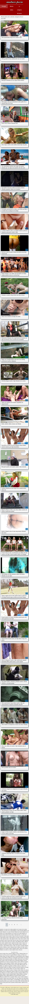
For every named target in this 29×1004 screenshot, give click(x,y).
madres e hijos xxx (13, 945)
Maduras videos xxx (18, 955)
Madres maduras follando (18, 953)
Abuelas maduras (21, 975)
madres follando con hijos (19, 947)
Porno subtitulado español (15, 957)
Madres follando (16, 974)
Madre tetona (17, 959)
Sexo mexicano (7, 968)
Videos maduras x (17, 966)
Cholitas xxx (6, 967)
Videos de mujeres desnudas (14, 967)
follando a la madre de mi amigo (6, 930)
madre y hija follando (16, 941)
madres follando (10, 947)
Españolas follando (14, 982)
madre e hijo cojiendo (10, 938)
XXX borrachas (22, 956)
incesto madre (3, 936)
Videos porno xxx (3, 971)
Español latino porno (4, 964)
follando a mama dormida (18, 930)
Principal (4, 6)
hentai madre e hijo (12, 934)
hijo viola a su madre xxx (21, 934)
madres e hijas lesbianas (14, 944)
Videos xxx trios (15, 978)
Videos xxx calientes (4, 966)
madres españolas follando (22, 945)
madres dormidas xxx (4, 944)
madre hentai (7, 940)
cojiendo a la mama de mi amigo (6, 929)
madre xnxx (9, 941)
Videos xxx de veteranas (20, 971)
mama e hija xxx (19, 949)
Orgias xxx (25, 964)
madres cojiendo (5, 943)
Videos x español (14, 979)
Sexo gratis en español (22, 963)
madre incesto (19, 940)
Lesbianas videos (17, 970)
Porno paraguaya (10, 961)
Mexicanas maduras (11, 971)
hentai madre (5, 934)
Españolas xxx (11, 966)
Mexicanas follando (4, 976)
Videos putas (21, 978)
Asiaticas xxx (23, 967)
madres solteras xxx (20, 948)
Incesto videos (3, 953)
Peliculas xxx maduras (6, 972)
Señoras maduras (17, 961)
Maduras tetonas (3, 963)
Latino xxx (7, 960)
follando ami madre (18, 932)
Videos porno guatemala (5, 959)
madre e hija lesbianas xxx (11, 937)
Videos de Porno (7, 979)
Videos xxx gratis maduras (15, 968)
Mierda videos (11, 8)
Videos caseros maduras (19, 976)
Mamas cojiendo (22, 982)
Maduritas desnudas (14, 975)
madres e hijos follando (4, 945)
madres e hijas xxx (23, 944)
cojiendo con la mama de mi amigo (20, 929)
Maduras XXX (7, 957)
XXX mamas (14, 2)
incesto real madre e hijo (21, 936)
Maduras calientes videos (12, 963)
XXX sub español (24, 961)
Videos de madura (6, 956)
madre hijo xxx (13, 940)
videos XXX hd (20, 964)
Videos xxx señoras (24, 970)
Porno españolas (11, 976)
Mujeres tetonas (23, 960)
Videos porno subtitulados (14, 960)
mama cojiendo (12, 949)
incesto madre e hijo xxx (11, 936)
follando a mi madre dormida (8, 932)
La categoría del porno (19, 10)
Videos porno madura (8, 981)
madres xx (7, 949)
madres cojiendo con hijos (13, 943)
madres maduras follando (11, 948)
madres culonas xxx (23, 943)
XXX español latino (7, 982)
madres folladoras (3, 947)
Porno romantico (9, 953)
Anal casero (23, 959)
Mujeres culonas (21, 979)
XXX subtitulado (22, 981)
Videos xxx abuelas (25, 957)
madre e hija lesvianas (21, 937)
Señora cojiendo (6, 975)
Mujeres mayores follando (8, 974)
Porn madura (15, 981)
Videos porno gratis (8, 978)
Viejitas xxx (12, 959)
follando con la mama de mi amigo (15, 933)
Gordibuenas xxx (3, 961)
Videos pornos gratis (12, 964)
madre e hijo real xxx (19, 938)
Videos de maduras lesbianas (17, 972)
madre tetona (4, 941)
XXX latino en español (15, 956)
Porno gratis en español (9, 955)
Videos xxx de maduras (8, 970)
